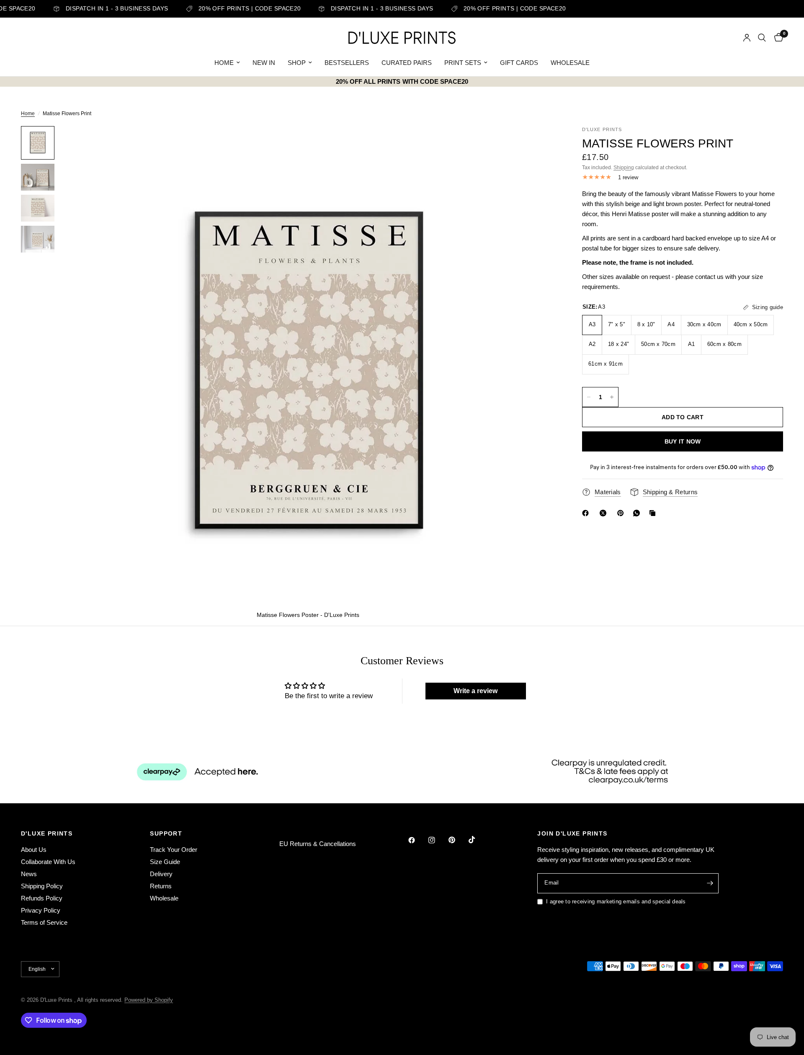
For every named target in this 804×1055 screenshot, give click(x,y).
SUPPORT (166, 833)
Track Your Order (173, 849)
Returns (161, 886)
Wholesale (164, 898)
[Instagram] (437, 840)
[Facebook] (587, 513)
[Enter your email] (710, 883)
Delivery (161, 873)
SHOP (297, 62)
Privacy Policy (40, 910)
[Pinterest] (622, 513)
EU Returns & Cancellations (317, 843)
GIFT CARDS (519, 62)
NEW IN (264, 62)
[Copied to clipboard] (654, 513)
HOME (224, 62)
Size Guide (165, 861)
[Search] (762, 38)
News (29, 873)
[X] (605, 513)
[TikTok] (478, 840)
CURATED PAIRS (406, 62)
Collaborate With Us (48, 861)
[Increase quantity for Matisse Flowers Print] (612, 397)
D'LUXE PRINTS (46, 833)
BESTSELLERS (347, 62)
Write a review (475, 690)
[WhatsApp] (638, 513)
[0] (776, 38)
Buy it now (683, 441)
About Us (33, 849)
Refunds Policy (41, 898)
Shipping (623, 167)
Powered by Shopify (148, 1000)
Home (28, 113)
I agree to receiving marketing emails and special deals (615, 901)
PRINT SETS (462, 62)
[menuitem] (227, 63)
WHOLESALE (570, 62)
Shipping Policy (42, 886)
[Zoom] (539, 144)
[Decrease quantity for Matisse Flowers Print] (588, 397)
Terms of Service (44, 922)
